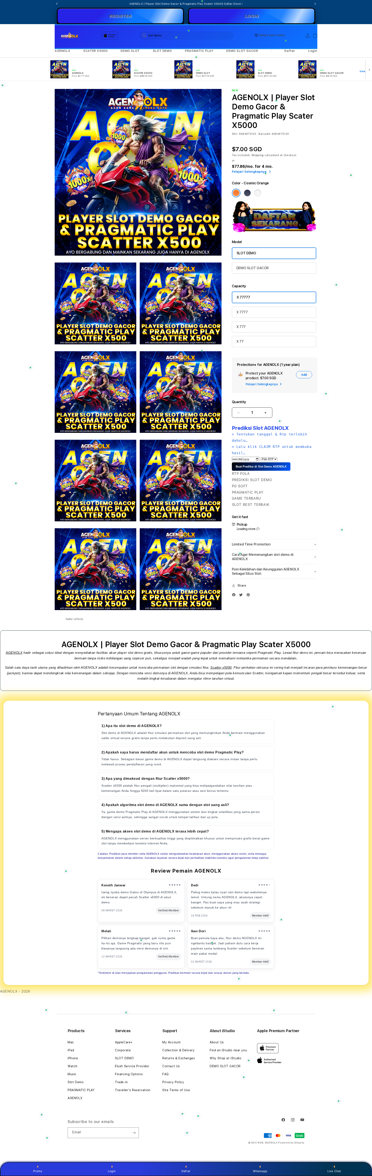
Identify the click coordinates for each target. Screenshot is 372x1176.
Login (112, 1171)
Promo (37, 1171)
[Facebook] (235, 596)
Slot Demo (76, 1082)
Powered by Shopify (291, 1142)
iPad (71, 1050)
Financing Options (129, 1074)
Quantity (239, 402)
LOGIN (252, 16)
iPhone (73, 1058)
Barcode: (265, 133)
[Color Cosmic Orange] (236, 193)
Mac (71, 1042)
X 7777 (242, 312)
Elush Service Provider (132, 1066)
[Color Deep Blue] (247, 193)
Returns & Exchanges (178, 1058)
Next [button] (315, 4)
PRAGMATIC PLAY (199, 51)
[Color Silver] (257, 193)
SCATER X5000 (95, 51)
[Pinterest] (249, 596)
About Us (217, 1042)
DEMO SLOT (130, 51)
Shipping (257, 155)
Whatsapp (260, 1171)
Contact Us (171, 1066)
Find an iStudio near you (228, 1050)
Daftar (186, 1171)
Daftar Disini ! (233, 3)
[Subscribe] (134, 1132)
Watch (73, 1066)
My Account (171, 1042)
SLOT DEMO (162, 51)
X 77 (240, 341)
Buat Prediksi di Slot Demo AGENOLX (261, 466)
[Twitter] (242, 596)
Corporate (123, 1050)
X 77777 (243, 297)
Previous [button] (57, 4)
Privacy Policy (173, 1082)
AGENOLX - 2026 (15, 991)
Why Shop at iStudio (225, 1058)
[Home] (70, 35)
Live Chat (334, 1171)
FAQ (165, 1074)
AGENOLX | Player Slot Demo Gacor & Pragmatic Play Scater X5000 (186, 3)
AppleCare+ (124, 1042)
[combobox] (186, 35)
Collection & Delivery (178, 1050)
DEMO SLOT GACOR (242, 51)
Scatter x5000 (221, 667)
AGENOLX (62, 51)
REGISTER (120, 16)
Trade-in (121, 1082)
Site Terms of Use (176, 1090)
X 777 (241, 327)
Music (72, 1074)
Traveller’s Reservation (132, 1090)
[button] (62, 51)
